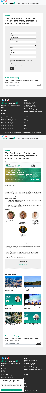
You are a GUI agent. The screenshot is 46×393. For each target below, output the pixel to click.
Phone (11, 54)
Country (11, 47)
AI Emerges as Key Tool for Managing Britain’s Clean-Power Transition (31, 289)
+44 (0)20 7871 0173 (6, 105)
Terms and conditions (26, 132)
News (19, 3)
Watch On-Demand (35, 179)
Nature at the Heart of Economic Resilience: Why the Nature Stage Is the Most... (32, 307)
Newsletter (27, 135)
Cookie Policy (38, 132)
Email (11, 50)
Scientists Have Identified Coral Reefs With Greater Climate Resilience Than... (13, 289)
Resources (27, 3)
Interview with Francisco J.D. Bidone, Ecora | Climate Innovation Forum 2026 (13, 307)
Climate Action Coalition (34, 3)
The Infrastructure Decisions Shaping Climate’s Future (12, 324)
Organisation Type (13, 44)
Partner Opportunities (34, 135)
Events (22, 3)
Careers (39, 135)
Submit (12, 68)
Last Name (12, 35)
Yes (11, 61)
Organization (12, 39)
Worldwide (29, 309)
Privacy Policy (32, 132)
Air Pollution (34, 309)
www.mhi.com (24, 246)
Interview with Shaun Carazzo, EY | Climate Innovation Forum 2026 (32, 324)
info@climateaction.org (16, 105)
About (23, 135)
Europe (25, 309)
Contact (43, 135)
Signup (38, 85)
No (11, 63)
